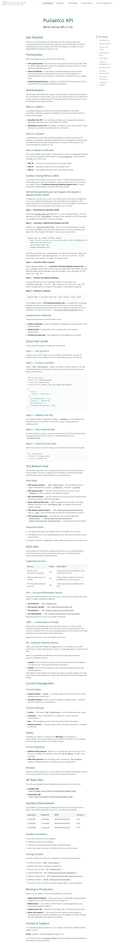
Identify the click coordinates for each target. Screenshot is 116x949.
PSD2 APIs (103, 58)
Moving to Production (103, 78)
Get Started (48, 3)
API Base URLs (105, 68)
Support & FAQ (50, 938)
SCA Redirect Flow (104, 54)
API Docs (60, 3)
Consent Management (104, 63)
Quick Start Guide (103, 48)
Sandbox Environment (104, 72)
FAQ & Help (72, 3)
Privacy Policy (86, 3)
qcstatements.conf (42, 214)
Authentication (105, 44)
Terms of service (103, 3)
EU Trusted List (66, 157)
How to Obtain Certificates (67, 310)
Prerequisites (104, 40)
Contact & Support (103, 83)
